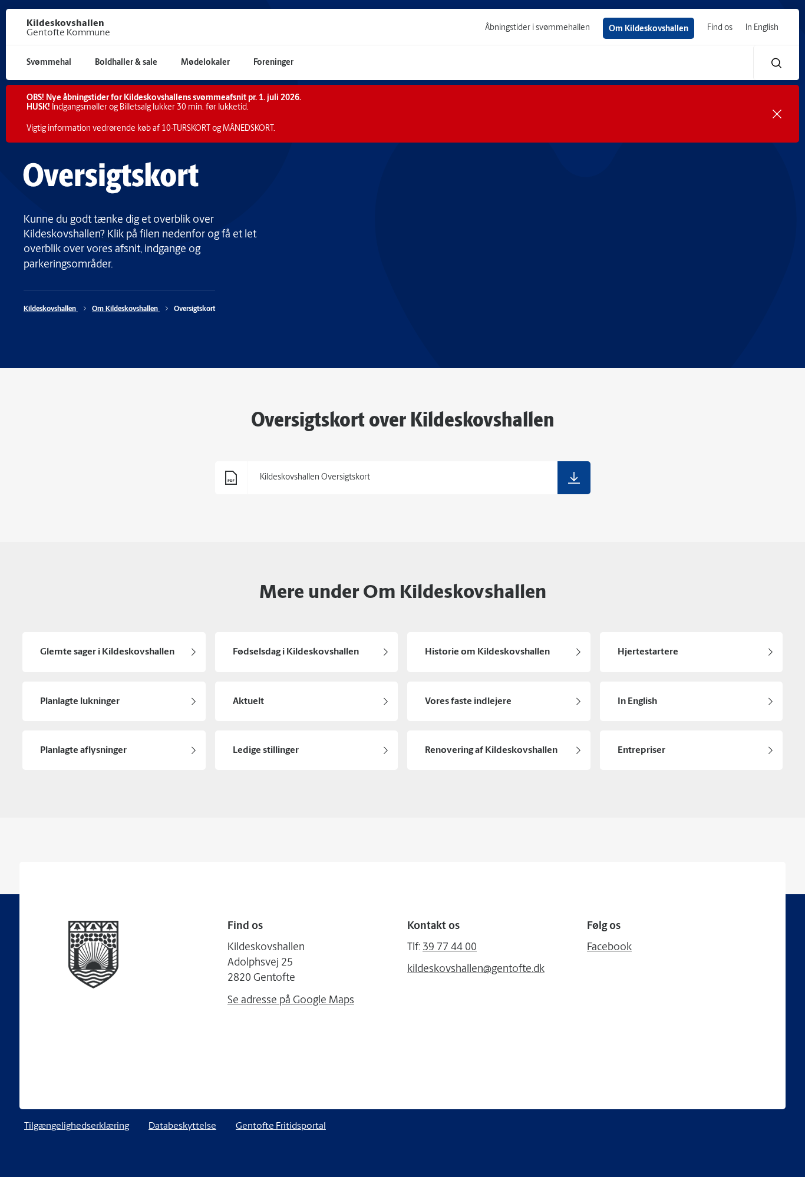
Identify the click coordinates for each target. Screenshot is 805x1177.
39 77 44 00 (450, 948)
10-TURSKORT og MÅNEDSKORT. (218, 128)
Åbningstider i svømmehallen (537, 28)
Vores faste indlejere (468, 701)
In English (761, 28)
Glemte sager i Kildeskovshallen (107, 652)
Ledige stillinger (266, 750)
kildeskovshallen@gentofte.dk (476, 969)
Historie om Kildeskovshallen (487, 652)
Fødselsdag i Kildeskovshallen (296, 652)
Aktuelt (248, 701)
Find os (720, 28)
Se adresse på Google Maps (290, 1001)
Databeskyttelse (182, 1126)
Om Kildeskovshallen (648, 29)
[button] (776, 62)
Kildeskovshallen (51, 309)
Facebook (609, 948)
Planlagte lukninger (80, 701)
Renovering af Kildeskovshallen (491, 750)
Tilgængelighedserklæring (76, 1126)
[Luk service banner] (777, 114)
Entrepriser (641, 750)
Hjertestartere (648, 652)
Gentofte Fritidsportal (281, 1126)
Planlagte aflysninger (83, 750)
